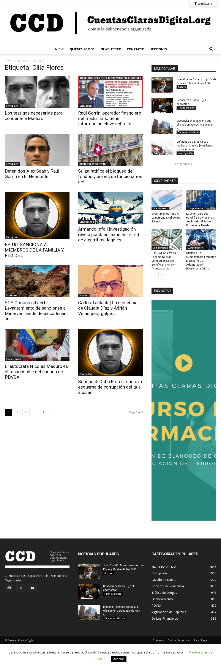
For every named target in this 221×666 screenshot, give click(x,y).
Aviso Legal (201, 640)
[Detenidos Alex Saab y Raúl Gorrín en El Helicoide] (37, 150)
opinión (83, 295)
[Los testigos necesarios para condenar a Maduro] (37, 92)
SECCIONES (158, 49)
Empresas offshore (188, 132)
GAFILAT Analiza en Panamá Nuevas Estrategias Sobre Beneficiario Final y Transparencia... (164, 260)
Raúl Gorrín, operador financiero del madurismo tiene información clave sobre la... (109, 118)
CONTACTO (135, 49)
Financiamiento (186, 107)
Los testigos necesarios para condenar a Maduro (34, 115)
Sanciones (11, 295)
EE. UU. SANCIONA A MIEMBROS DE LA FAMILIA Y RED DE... (34, 250)
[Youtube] (32, 588)
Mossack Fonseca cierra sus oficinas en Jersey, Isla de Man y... (195, 124)
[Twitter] (20, 588)
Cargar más (182, 164)
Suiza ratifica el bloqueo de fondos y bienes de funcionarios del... (110, 176)
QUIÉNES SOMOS (82, 49)
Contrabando (86, 221)
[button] (211, 49)
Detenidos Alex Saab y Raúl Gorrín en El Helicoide (32, 173)
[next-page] (52, 412)
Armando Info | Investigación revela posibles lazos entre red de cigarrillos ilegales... (108, 234)
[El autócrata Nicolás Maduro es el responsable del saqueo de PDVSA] (37, 345)
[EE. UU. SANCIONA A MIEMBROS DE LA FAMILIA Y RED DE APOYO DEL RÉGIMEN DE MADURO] (37, 215)
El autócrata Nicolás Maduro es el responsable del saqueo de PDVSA (36, 372)
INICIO (59, 49)
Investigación (13, 359)
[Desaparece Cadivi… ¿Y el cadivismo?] (162, 105)
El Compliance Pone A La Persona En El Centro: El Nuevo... (166, 217)
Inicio (8, 61)
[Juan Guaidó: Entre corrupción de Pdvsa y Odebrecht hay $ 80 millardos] (162, 85)
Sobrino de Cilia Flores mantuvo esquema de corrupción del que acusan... (110, 387)
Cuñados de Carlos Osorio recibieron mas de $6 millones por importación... (195, 145)
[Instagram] (9, 588)
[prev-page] (154, 274)
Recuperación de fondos (93, 163)
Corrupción (12, 105)
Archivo (182, 86)
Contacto (158, 640)
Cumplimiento (160, 208)
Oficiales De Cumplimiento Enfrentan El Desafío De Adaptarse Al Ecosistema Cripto (201, 260)
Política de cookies (178, 640)
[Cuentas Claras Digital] (110, 22)
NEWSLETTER (111, 49)
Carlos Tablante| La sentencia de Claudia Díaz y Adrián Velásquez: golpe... (107, 308)
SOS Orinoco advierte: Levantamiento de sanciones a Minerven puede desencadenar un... (35, 310)
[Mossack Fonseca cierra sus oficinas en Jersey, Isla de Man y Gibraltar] (162, 126)
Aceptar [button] (118, 659)
